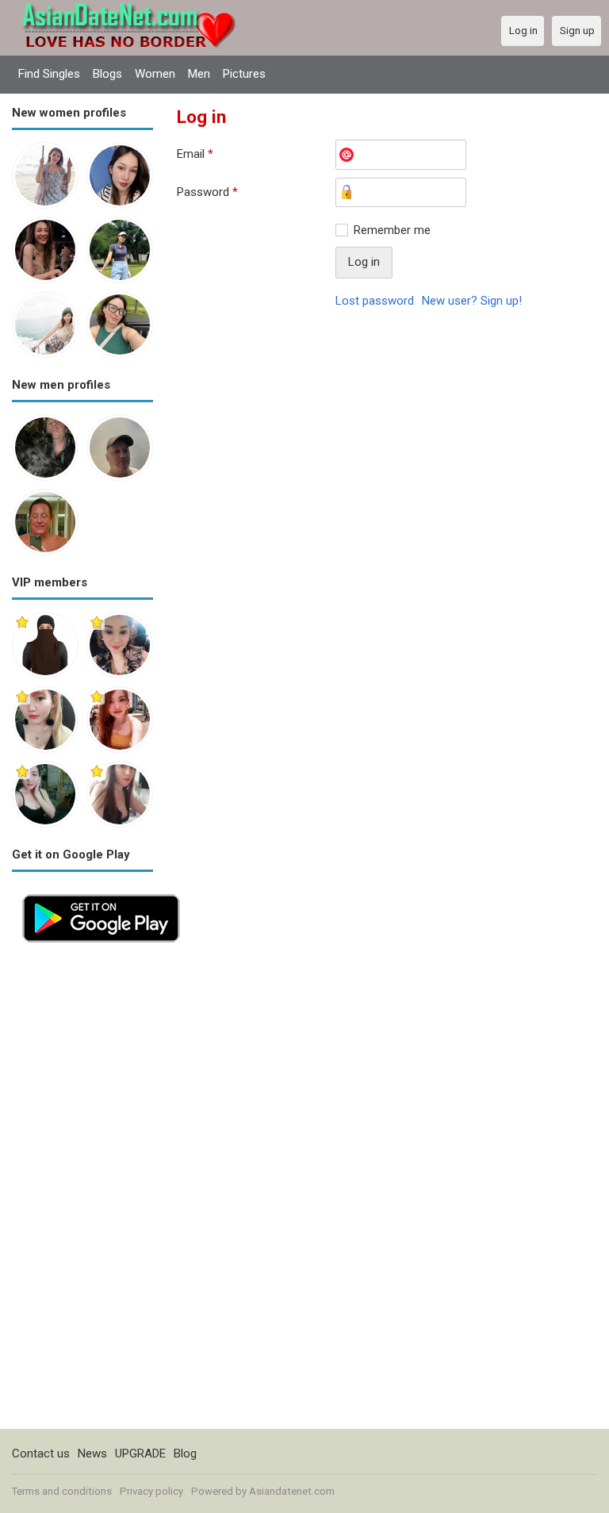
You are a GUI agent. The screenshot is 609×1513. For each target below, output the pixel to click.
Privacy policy (151, 1491)
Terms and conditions (62, 1491)
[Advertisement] (82, 1191)
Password (207, 192)
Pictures (244, 74)
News (92, 1453)
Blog (185, 1453)
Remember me (392, 230)
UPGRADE (140, 1453)
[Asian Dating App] (101, 892)
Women (155, 74)
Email (195, 154)
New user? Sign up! (472, 301)
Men (199, 74)
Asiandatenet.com (292, 1491)
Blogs (107, 74)
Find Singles (49, 74)
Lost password (374, 301)
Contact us (41, 1453)
